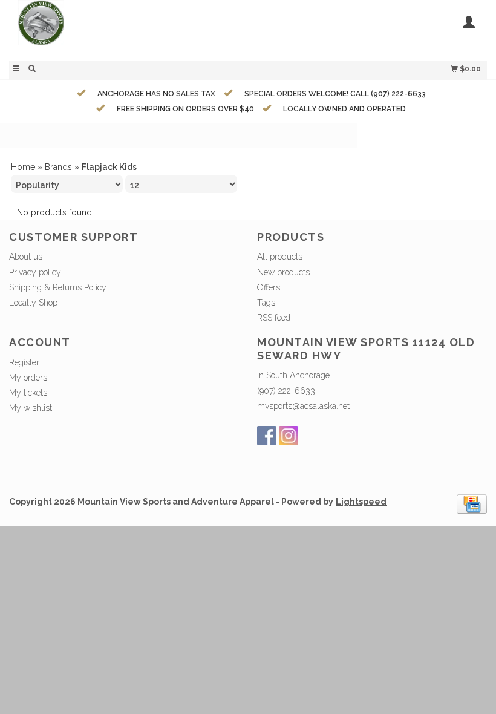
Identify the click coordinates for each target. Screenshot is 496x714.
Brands (58, 167)
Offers (268, 287)
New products (283, 272)
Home (23, 167)
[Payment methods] (472, 503)
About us (25, 256)
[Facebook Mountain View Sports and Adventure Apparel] (266, 435)
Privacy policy (35, 272)
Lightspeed (361, 501)
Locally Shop (33, 302)
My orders (28, 377)
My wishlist (30, 408)
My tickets (28, 393)
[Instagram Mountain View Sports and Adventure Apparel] (288, 435)
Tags (266, 302)
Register (24, 362)
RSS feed (273, 318)
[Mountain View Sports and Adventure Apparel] (128, 28)
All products (279, 256)
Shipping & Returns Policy (57, 287)
